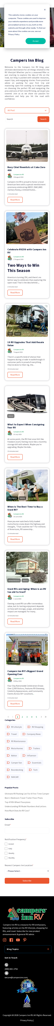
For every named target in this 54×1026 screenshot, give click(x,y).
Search (43, 119)
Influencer (31, 755)
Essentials (36, 762)
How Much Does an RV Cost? (17, 810)
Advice (14, 755)
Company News (34, 734)
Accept (36, 41)
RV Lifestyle (16, 727)
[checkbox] (27, 851)
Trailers (36, 748)
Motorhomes (17, 748)
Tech (35, 769)
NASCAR (14, 777)
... (33, 693)
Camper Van (16, 762)
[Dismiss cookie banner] (45, 10)
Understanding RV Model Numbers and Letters (25, 806)
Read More (15, 199)
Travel (14, 734)
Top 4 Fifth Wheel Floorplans (17, 802)
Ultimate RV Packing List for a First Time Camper (27, 793)
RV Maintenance (18, 741)
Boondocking (17, 769)
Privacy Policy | (27, 1020)
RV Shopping (37, 727)
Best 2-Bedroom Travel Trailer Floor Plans (24, 798)
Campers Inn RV (18, 174)
